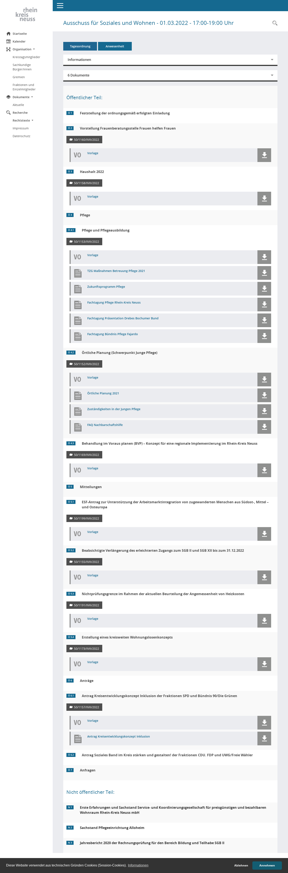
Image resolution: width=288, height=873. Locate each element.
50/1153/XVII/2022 (86, 242)
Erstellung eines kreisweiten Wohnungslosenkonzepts (127, 637)
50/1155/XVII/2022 (86, 562)
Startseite (20, 34)
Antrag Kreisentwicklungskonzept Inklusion (118, 736)
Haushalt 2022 (92, 171)
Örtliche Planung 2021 (103, 393)
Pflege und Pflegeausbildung (105, 230)
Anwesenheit (115, 46)
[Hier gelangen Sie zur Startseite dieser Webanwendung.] (26, 14)
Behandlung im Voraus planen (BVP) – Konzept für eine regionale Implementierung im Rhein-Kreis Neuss (169, 443)
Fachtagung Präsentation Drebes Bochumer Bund (123, 318)
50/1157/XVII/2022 (86, 707)
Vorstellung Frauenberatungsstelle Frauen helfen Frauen (128, 128)
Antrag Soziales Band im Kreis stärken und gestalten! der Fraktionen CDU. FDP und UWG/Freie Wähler (167, 755)
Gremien (19, 77)
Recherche (20, 113)
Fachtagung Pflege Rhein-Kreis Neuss (114, 302)
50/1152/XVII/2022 (86, 364)
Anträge (86, 680)
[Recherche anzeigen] (273, 23)
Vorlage (92, 153)
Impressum (21, 128)
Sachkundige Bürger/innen (22, 67)
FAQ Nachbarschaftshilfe (105, 425)
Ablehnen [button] (241, 865)
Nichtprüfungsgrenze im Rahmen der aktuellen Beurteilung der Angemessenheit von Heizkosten (163, 594)
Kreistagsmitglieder (26, 57)
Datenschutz (21, 136)
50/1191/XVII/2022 (86, 605)
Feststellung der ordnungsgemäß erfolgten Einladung (125, 113)
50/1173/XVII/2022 (86, 649)
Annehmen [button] (267, 865)
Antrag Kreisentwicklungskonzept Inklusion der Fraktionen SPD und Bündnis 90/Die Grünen (159, 696)
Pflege (85, 215)
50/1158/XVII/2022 (86, 183)
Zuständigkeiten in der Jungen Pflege (113, 409)
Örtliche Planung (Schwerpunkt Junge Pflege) (119, 352)
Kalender (19, 41)
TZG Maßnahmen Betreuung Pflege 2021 (116, 271)
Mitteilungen (91, 487)
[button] (26, 49)
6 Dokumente (78, 75)
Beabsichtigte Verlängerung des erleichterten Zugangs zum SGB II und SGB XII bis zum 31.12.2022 (163, 550)
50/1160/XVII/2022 (86, 140)
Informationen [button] (138, 865)
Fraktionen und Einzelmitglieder (24, 87)
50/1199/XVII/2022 (86, 518)
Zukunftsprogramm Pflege (106, 287)
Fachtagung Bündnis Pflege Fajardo (112, 334)
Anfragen (88, 770)
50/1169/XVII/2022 (86, 455)
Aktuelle (18, 105)
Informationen (79, 59)
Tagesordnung (80, 46)
